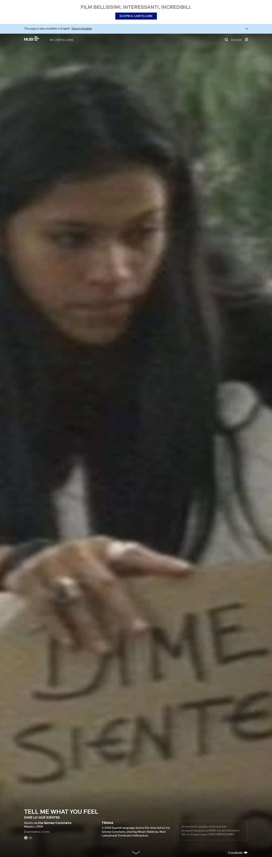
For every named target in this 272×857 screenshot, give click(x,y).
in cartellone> (223, 834)
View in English (81, 28)
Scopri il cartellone (136, 16)
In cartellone (61, 39)
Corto (46, 831)
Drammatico (32, 831)
